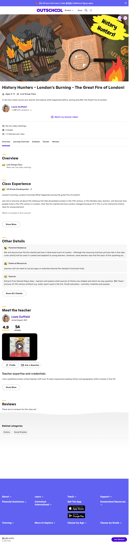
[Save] (125, 18)
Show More (11, 224)
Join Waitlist (119, 539)
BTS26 (69, 3)
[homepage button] (50, 10)
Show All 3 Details (14, 293)
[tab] (6, 142)
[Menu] (91, 10)
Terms (85, 3)
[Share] (120, 18)
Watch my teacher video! (66, 117)
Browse (68, 10)
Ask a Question (32, 365)
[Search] (86, 10)
